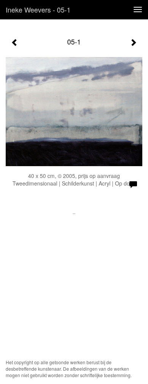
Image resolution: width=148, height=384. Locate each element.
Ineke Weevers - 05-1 (38, 9)
